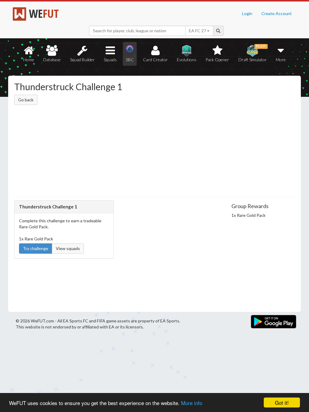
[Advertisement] (154, 152)
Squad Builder (82, 59)
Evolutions (186, 59)
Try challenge (35, 248)
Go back (25, 99)
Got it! (282, 402)
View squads (68, 248)
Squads (110, 59)
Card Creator (155, 59)
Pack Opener (217, 59)
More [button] (281, 59)
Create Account (276, 13)
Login (247, 13)
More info (191, 403)
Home (28, 59)
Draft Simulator (252, 53)
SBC (130, 59)
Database (52, 59)
